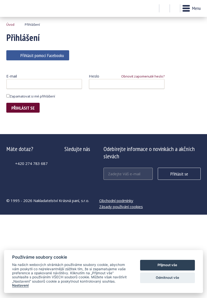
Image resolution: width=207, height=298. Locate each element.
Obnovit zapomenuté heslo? (143, 76)
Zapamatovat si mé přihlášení (32, 96)
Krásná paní (20, 8)
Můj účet (164, 8)
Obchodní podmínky (116, 200)
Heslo (94, 76)
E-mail (11, 76)
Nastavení (20, 285)
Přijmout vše (167, 265)
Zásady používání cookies (121, 206)
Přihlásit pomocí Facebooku (42, 55)
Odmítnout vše (167, 278)
